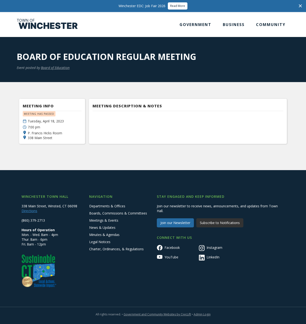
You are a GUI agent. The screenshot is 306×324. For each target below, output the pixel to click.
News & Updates (102, 227)
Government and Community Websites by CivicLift (157, 314)
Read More (177, 6)
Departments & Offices (107, 206)
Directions (29, 211)
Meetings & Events (103, 220)
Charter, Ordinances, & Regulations (116, 249)
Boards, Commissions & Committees (118, 213)
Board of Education (55, 67)
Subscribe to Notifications (220, 222)
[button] (195, 24)
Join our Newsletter (175, 222)
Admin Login (202, 314)
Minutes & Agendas (104, 234)
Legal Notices (99, 242)
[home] (47, 24)
